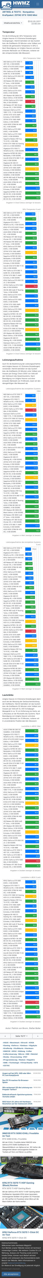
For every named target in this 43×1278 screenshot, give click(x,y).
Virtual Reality (26, 1063)
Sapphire (30, 1060)
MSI (27, 1054)
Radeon (21, 1060)
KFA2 (14, 1051)
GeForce (15, 1045)
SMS (5, 1063)
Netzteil (34, 1054)
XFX (35, 1063)
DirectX (24, 1043)
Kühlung (21, 1051)
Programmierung (10, 1060)
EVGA (31, 1043)
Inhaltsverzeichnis (12, 23)
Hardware (28, 1048)
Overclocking (16, 1057)
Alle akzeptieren (11, 1274)
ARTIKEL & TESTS (11, 12)
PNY (25, 1057)
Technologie (13, 1063)
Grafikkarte (18, 1048)
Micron (21, 1054)
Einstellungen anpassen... (11, 1269)
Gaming (6, 1045)
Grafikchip (7, 1048)
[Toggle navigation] (37, 4)
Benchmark (14, 1043)
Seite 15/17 (21, 1036)
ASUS (5, 1043)
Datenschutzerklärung (16, 1263)
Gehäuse (24, 1045)
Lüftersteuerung (10, 1054)
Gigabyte (33, 1045)
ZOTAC (6, 1065)
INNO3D (6, 1051)
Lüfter (29, 1051)
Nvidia (6, 1057)
